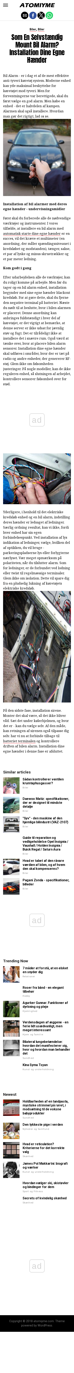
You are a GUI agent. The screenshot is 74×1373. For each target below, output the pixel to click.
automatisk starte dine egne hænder (32, 233)
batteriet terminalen (19, 741)
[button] (5, 5)
